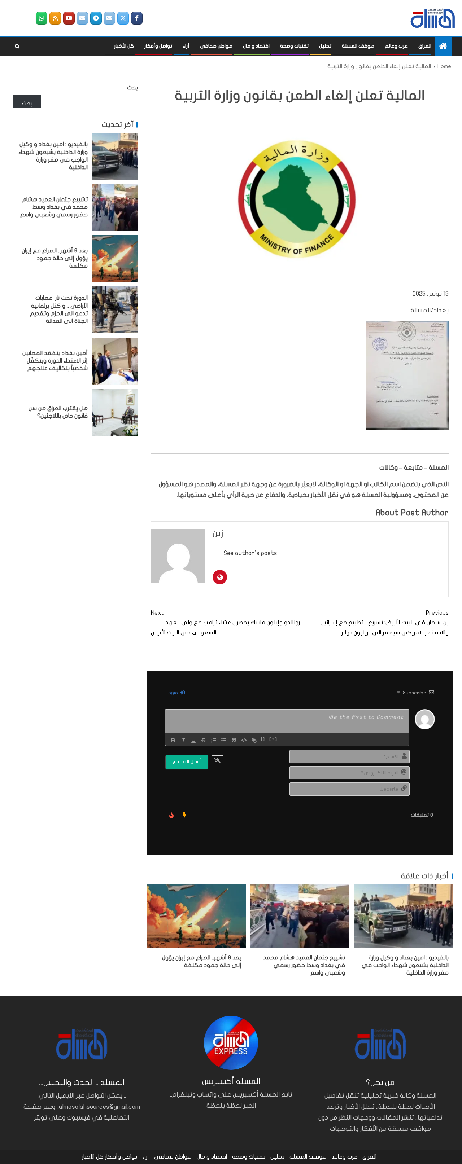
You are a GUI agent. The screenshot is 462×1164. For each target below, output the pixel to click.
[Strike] (204, 740)
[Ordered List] (214, 740)
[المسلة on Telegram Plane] (96, 18)
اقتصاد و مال (256, 46)
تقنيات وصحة (294, 46)
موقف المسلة (358, 46)
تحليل (325, 46)
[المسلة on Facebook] (137, 18)
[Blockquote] (234, 740)
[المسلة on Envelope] (109, 18)
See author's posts (250, 553)
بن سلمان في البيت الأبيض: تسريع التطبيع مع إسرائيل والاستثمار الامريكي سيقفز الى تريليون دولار (385, 622)
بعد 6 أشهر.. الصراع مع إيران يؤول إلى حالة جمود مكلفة (55, 258)
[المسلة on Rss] (55, 18)
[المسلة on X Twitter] (123, 18)
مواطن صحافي (216, 46)
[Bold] (173, 740)
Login (172, 692)
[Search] (17, 46)
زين (218, 533)
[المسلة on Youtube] (69, 18)
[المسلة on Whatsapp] (41, 18)
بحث (132, 88)
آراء (186, 46)
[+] (273, 739)
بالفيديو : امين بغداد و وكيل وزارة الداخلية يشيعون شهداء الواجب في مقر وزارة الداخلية (405, 965)
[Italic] (183, 740)
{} (263, 739)
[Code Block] (244, 740)
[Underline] (193, 740)
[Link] (254, 740)
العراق (424, 46)
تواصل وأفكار (158, 46)
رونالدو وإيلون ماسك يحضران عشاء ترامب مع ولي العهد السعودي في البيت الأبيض (225, 622)
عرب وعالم (396, 46)
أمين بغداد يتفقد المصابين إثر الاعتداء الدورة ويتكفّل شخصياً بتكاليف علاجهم (55, 361)
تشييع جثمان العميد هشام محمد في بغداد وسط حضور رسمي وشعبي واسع (304, 965)
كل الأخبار (124, 46)
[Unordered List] (224, 740)
